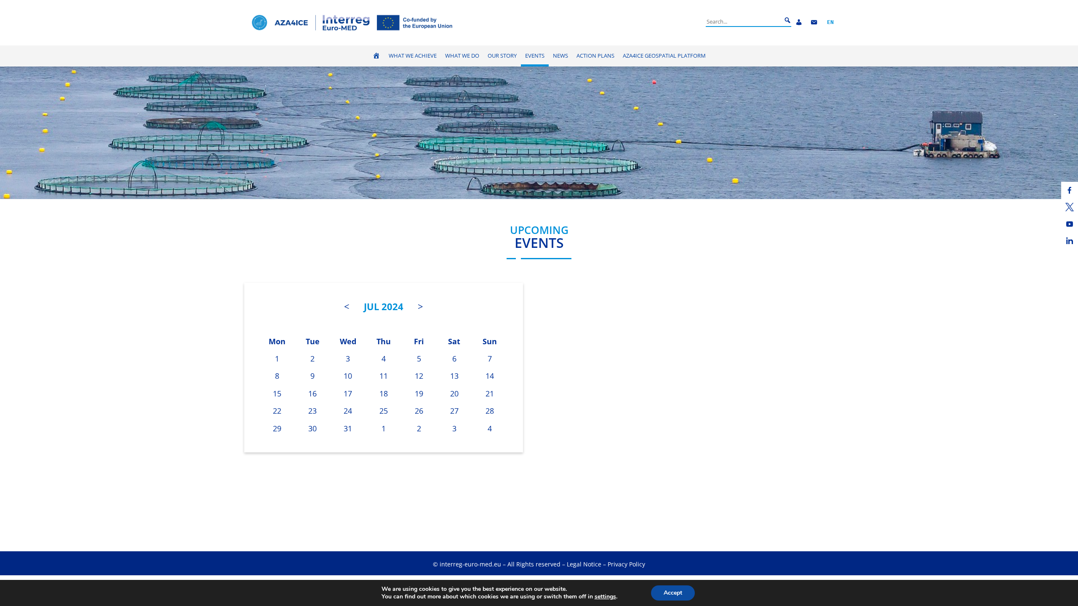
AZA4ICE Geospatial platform (664, 55)
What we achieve (413, 55)
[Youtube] (1069, 223)
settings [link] (605, 597)
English (830, 22)
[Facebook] (1069, 190)
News (560, 55)
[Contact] (814, 22)
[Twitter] (1069, 207)
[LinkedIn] (1069, 240)
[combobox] (744, 21)
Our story (502, 55)
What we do (462, 55)
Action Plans (595, 55)
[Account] (798, 22)
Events (534, 55)
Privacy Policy (626, 564)
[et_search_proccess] (787, 20)
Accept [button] (673, 593)
